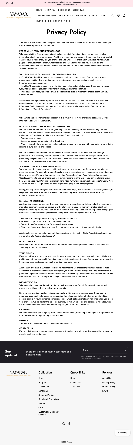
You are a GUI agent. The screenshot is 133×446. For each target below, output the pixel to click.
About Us (106, 378)
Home (41, 378)
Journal (41, 403)
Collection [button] (45, 372)
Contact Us (75, 382)
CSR (40, 408)
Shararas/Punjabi (46, 395)
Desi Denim (43, 387)
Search (73, 378)
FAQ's (105, 391)
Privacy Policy (108, 382)
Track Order (75, 387)
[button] (113, 15)
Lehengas (43, 391)
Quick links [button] (77, 372)
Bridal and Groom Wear (49, 399)
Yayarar (69, 442)
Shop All (42, 382)
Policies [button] (107, 372)
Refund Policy (108, 387)
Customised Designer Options (48, 413)
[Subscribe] (125, 350)
